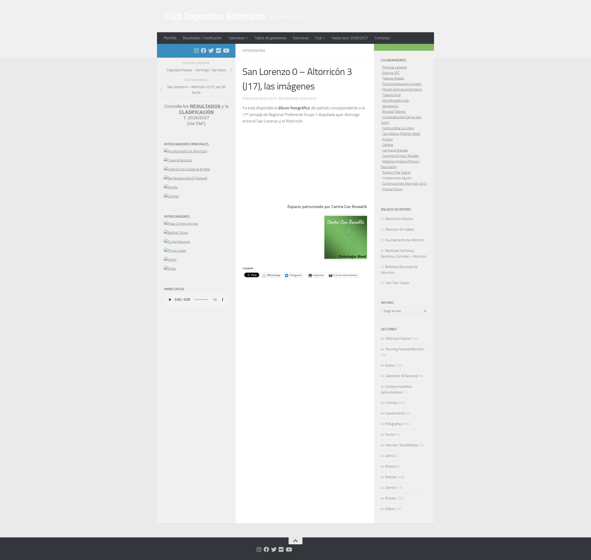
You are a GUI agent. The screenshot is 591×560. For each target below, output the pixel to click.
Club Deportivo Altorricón (214, 16)
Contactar (382, 38)
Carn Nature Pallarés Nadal (401, 134)
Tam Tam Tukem (397, 283)
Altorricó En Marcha (399, 219)
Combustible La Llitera (398, 128)
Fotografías (253, 50)
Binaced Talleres (394, 112)
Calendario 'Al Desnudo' (402, 376)
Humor (390, 434)
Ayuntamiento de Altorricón (405, 240)
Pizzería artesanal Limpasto (402, 84)
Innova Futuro (392, 189)
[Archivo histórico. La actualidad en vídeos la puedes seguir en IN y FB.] (226, 50)
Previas (390, 498)
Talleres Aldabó (393, 78)
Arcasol (387, 139)
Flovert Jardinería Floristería (402, 89)
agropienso (390, 106)
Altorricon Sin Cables (399, 229)
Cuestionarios (395, 413)
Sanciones (301, 38)
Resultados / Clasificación (202, 38)
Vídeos (390, 509)
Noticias (390, 477)
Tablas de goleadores (270, 38)
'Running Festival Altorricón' (405, 349)
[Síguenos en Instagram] (196, 50)
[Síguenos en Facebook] (203, 50)
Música (390, 466)
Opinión (390, 488)
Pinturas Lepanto (394, 67)
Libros (389, 456)
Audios (390, 365)
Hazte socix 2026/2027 (350, 38)
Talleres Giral (391, 95)
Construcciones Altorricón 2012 (404, 184)
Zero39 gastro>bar (395, 100)
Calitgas (387, 145)
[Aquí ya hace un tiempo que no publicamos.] (211, 50)
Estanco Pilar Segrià (396, 172)
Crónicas (391, 403)
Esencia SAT (391, 73)
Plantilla (170, 38)
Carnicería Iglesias (395, 150)
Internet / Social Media (401, 445)
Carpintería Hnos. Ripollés (400, 156)
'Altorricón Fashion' (398, 339)
